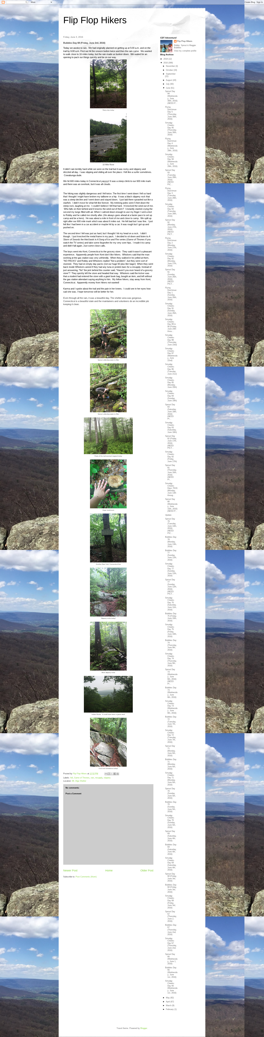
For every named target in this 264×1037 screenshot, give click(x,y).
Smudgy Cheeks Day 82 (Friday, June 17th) (171, 456)
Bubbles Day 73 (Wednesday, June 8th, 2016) (171, 692)
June (168, 88)
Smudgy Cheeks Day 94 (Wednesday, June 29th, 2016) (171, 160)
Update (168, 515)
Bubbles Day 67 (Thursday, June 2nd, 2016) (171, 930)
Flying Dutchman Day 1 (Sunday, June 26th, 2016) (171, 294)
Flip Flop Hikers (95, 20)
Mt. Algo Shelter (79, 781)
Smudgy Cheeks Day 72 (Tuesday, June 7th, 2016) (170, 736)
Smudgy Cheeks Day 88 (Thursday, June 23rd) (171, 340)
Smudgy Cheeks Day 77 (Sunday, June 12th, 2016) (171, 570)
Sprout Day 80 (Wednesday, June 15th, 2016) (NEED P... (171, 505)
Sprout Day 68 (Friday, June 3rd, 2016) (171, 877)
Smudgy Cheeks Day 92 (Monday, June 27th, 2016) (171, 260)
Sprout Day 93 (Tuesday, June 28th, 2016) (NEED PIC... (171, 177)
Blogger (143, 1028)
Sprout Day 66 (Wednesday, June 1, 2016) (171, 959)
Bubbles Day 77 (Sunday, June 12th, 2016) (171, 555)
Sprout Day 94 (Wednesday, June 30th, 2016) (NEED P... (171, 97)
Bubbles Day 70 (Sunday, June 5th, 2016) (170, 807)
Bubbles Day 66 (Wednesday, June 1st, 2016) (171, 972)
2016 (165, 63)
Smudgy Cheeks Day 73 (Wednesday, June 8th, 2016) (171, 707)
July (168, 84)
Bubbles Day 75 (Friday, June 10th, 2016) (171, 617)
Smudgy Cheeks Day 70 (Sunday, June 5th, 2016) (170, 821)
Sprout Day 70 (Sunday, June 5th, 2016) (170, 793)
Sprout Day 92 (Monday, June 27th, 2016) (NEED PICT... (171, 227)
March (169, 1005)
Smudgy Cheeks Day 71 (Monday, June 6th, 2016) (170, 779)
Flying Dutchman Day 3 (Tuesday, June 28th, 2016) (171, 194)
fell (71, 778)
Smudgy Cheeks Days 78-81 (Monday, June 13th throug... (171, 489)
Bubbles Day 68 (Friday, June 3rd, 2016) (171, 888)
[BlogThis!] (108, 773)
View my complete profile (185, 51)
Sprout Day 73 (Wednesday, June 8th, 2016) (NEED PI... (171, 676)
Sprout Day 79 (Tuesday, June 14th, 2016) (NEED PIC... (171, 526)
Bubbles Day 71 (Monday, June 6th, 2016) (170, 764)
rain (92, 778)
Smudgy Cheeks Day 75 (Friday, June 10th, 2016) (171, 630)
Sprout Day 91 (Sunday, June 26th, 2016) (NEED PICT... (171, 276)
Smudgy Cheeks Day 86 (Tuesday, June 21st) (171, 369)
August (169, 80)
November (171, 66)
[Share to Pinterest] (117, 773)
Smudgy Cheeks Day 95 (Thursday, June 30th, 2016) (171, 129)
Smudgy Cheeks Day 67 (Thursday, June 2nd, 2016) (171, 944)
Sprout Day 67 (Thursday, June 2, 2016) (171, 916)
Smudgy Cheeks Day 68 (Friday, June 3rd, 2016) (170, 902)
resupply (99, 778)
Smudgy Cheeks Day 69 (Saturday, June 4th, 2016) (170, 864)
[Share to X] (111, 773)
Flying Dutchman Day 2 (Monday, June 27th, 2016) (171, 244)
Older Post (146, 870)
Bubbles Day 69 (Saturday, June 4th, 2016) (170, 849)
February (170, 1009)
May (168, 998)
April (168, 1001)
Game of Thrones (82, 778)
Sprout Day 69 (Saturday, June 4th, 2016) (170, 836)
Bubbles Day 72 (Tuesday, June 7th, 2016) (170, 721)
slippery (107, 778)
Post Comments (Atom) (86, 877)
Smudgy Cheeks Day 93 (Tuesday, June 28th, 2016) (171, 210)
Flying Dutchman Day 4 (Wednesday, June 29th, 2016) (171, 144)
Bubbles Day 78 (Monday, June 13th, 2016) (171, 542)
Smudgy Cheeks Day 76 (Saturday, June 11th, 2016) (171, 604)
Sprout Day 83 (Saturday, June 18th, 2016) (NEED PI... (171, 411)
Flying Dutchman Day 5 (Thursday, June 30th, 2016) (171, 113)
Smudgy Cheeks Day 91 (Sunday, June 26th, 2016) (171, 309)
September (171, 74)
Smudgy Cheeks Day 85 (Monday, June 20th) (171, 382)
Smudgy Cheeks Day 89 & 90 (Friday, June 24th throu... (171, 325)
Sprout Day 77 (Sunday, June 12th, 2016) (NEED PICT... (171, 586)
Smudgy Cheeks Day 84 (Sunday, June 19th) (171, 396)
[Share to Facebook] (114, 773)
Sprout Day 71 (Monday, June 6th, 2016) (170, 751)
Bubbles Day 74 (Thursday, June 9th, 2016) (171, 645)
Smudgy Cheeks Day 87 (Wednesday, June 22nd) (171, 354)
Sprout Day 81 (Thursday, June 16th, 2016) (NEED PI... (171, 472)
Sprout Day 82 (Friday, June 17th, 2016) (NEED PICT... (171, 442)
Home (109, 870)
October (170, 70)
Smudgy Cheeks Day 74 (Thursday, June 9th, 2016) (171, 660)
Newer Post (70, 870)
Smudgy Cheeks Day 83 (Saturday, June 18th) (171, 427)
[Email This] (106, 773)
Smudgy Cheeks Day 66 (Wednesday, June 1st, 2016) (171, 987)
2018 (165, 59)
